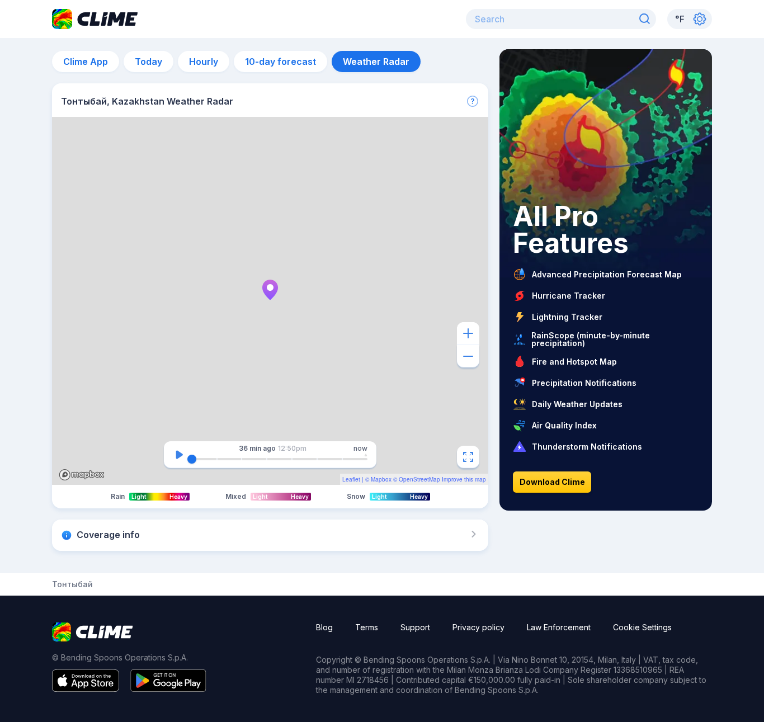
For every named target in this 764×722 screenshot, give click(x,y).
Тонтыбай (72, 584)
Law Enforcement (559, 627)
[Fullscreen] (468, 457)
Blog (324, 627)
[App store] (85, 688)
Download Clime (552, 482)
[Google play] (168, 688)
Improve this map (464, 479)
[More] (472, 101)
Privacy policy (478, 627)
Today (148, 61)
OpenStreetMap (419, 479)
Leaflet (351, 479)
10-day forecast (280, 61)
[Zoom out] (468, 356)
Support (415, 627)
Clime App (85, 61)
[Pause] (179, 454)
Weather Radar (376, 61)
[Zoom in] (468, 333)
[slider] (191, 459)
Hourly (203, 61)
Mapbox (381, 479)
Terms (366, 627)
